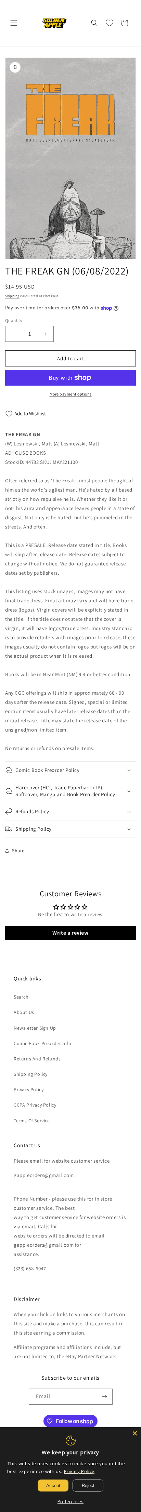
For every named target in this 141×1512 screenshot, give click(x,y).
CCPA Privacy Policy (35, 1105)
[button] (13, 22)
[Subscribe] (104, 1397)
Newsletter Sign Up (35, 1028)
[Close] (134, 1433)
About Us (24, 1012)
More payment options (71, 394)
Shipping (12, 296)
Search (21, 997)
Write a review (70, 932)
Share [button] (18, 850)
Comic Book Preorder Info (42, 1043)
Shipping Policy (31, 1074)
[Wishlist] (109, 22)
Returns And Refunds (37, 1059)
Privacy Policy (28, 1089)
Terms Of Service (32, 1121)
